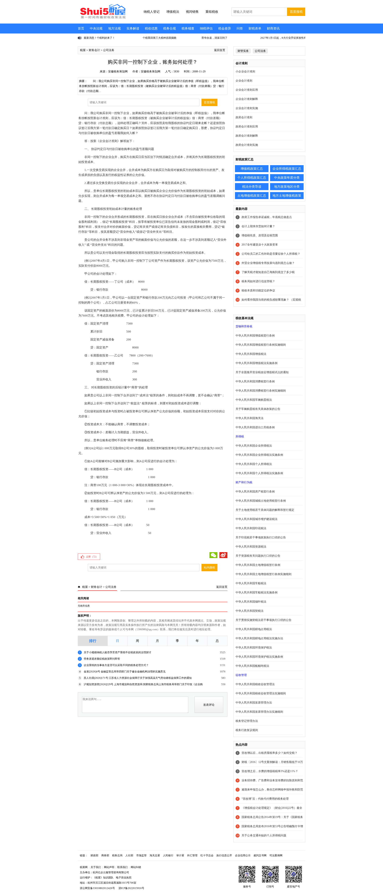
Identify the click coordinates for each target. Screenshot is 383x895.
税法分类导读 (251, 186)
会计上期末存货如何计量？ (258, 226)
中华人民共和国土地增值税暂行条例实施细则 (263, 574)
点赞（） (92, 556)
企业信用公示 (243, 855)
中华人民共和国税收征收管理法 (255, 684)
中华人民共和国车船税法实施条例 (256, 592)
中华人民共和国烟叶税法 (251, 601)
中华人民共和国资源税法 (251, 546)
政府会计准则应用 (247, 126)
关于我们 (96, 867)
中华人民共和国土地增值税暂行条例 (258, 564)
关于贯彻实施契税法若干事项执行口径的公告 (263, 620)
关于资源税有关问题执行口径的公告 (258, 555)
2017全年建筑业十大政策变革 (260, 244)
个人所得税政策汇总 (251, 177)
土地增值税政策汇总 (251, 195)
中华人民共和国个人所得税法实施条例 (259, 473)
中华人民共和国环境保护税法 (254, 647)
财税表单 (255, 28)
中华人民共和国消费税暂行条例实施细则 (261, 390)
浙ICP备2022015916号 (131, 888)
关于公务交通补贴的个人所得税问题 (264, 835)
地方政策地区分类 (287, 186)
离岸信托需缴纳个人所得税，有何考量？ (283, 37)
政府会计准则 (244, 117)
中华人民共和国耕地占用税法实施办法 (259, 638)
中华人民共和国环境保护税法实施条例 (259, 656)
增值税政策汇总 (252, 168)
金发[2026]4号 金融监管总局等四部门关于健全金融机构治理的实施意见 (125, 671)
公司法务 (108, 50)
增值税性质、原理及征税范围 (260, 235)
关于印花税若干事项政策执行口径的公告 (261, 537)
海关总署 (155, 855)
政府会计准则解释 (247, 135)
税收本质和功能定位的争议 (258, 290)
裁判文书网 (260, 855)
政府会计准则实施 (247, 144)
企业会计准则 (244, 80)
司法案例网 (275, 855)
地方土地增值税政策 (286, 195)
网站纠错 (136, 867)
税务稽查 (188, 28)
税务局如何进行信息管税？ (258, 281)
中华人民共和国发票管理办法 (254, 702)
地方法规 (114, 28)
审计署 (180, 855)
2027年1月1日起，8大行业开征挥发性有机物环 (228, 37)
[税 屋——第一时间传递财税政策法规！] (102, 18)
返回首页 (219, 50)
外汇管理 (192, 855)
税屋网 (84, 867)
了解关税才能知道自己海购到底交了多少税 (268, 272)
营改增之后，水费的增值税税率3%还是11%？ (270, 771)
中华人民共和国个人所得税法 (254, 464)
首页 (81, 28)
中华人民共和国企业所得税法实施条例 (259, 454)
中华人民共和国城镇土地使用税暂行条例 (261, 500)
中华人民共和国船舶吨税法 (252, 665)
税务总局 (117, 855)
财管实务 (243, 50)
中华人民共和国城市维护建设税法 (256, 519)
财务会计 (94, 50)
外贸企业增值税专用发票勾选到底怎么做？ (268, 262)
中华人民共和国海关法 (250, 418)
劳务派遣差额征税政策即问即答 (102, 658)
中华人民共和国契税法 (250, 610)
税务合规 (169, 28)
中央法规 (96, 28)
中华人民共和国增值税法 (251, 353)
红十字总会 (206, 855)
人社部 (129, 855)
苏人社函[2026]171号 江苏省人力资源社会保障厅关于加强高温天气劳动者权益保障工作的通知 (138, 677)
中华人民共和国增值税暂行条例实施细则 (261, 344)
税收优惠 (151, 28)
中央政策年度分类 (287, 177)
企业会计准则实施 (247, 108)
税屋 (83, 50)
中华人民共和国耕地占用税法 (254, 629)
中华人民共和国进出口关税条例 (255, 427)
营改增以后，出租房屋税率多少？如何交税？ (269, 752)
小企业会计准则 (245, 71)
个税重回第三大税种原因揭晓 (100, 37)
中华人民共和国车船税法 (251, 583)
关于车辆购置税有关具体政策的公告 (258, 409)
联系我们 (122, 867)
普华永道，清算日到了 (156, 37)
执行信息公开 (224, 855)
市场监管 (141, 855)
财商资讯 (273, 28)
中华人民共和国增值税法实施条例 (256, 363)
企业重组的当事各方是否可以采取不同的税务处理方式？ (116, 665)
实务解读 (132, 28)
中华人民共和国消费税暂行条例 (255, 381)
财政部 (94, 855)
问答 (240, 28)
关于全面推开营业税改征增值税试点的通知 (262, 372)
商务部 (105, 855)
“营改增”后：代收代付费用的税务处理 (265, 798)
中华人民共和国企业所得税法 (254, 445)
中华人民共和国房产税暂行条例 (255, 491)
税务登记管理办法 (247, 720)
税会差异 (224, 28)
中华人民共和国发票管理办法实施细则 (259, 711)
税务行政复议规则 (247, 730)
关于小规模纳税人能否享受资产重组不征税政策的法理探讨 (117, 652)
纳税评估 (206, 28)
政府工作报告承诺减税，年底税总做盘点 (267, 217)
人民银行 (168, 855)
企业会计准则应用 (247, 89)
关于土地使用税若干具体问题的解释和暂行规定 (265, 509)
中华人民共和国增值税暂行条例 (255, 335)
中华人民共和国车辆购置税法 (254, 399)
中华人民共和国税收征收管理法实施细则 (261, 693)
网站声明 (109, 867)
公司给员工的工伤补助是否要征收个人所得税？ (271, 253)
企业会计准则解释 (247, 99)
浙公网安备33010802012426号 (97, 888)
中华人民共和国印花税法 (251, 528)
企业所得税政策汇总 (286, 168)
